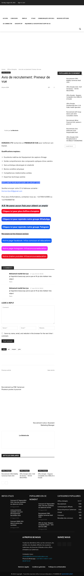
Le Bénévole (14, 130)
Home (3, 69)
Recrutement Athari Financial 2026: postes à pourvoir (73, 122)
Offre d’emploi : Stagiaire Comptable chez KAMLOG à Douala (46, 475)
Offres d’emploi (12, 69)
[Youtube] (81, 2)
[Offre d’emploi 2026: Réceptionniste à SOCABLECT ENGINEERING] (61, 139)
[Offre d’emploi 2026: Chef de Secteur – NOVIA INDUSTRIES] (28, 466)
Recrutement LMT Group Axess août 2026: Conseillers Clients (73, 113)
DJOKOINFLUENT (67, 574)
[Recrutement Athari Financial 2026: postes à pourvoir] (61, 122)
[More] (73, 359)
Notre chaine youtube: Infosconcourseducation (24, 256)
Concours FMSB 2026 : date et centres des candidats (17, 523)
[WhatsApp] (69, 544)
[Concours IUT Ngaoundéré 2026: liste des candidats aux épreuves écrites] (5, 502)
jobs (19, 349)
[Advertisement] (42, 48)
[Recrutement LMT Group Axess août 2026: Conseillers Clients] (61, 113)
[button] (79, 28)
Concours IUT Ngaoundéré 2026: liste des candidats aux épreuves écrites (18, 502)
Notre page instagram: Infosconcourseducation (25, 248)
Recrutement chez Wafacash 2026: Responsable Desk (72, 130)
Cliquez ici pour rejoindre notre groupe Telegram (26, 227)
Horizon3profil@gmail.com (12, 191)
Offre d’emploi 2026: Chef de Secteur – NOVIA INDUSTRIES (27, 475)
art (9, 349)
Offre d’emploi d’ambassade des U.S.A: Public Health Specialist (73, 105)
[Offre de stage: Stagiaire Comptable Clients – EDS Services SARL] (33, 524)
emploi (14, 349)
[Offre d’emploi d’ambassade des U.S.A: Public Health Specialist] (61, 105)
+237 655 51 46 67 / (42, 559)
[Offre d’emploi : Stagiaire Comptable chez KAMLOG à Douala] (46, 466)
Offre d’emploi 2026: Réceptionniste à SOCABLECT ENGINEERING (74, 139)
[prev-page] (3, 482)
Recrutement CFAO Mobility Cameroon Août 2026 (73, 80)
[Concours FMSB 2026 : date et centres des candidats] (5, 523)
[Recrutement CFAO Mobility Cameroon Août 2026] (10, 466)
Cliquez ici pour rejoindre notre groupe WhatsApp (26, 219)
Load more (69, 146)
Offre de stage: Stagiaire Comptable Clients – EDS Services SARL (45, 524)
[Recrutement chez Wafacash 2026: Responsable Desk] (61, 130)
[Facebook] (75, 2)
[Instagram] (78, 2)
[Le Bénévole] (3, 130)
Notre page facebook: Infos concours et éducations (27, 240)
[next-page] (6, 482)
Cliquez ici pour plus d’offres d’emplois (21, 211)
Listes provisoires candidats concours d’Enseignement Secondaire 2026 (16, 512)
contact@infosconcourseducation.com (35, 556)
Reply (10, 281)
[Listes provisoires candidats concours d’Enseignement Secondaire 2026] (5, 511)
